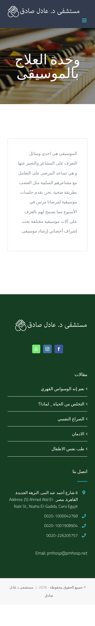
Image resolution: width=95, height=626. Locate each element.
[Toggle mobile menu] (84, 20)
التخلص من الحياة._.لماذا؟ (61, 404)
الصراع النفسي (71, 419)
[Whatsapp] (36, 349)
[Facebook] (58, 349)
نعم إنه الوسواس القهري (62, 389)
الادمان (78, 434)
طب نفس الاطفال (67, 449)
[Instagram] (47, 349)
